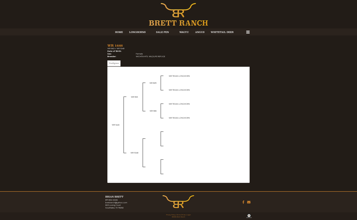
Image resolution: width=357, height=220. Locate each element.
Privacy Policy (170, 215)
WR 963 (110, 48)
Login (189, 215)
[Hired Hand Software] (249, 216)
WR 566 (153, 111)
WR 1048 (120, 48)
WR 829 (152, 83)
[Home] (178, 202)
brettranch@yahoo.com (116, 202)
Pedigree (114, 63)
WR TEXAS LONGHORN (179, 76)
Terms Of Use (181, 215)
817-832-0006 (111, 200)
